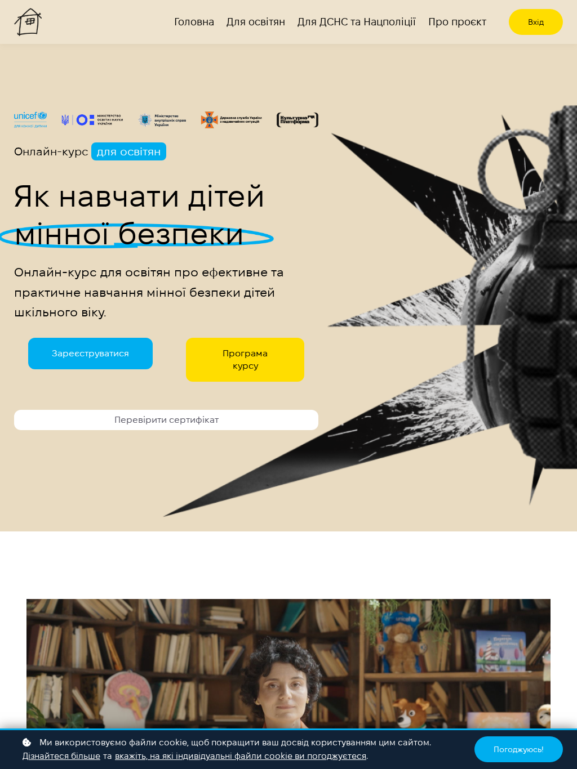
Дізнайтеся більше (61, 756)
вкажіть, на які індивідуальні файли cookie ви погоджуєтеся (240, 756)
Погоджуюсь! (519, 749)
